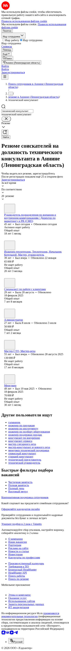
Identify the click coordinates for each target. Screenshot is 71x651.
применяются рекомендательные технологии (30, 615)
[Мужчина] (9, 208)
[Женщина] (9, 283)
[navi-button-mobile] (4, 77)
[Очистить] (6, 119)
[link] (7, 58)
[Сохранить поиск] (4, 132)
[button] (5, 66)
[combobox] (17, 111)
